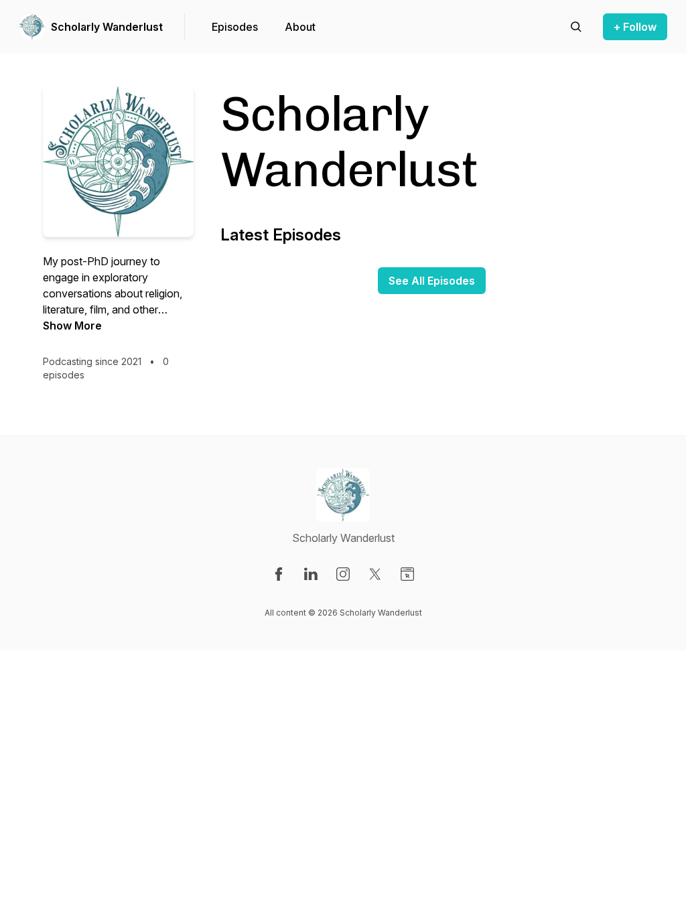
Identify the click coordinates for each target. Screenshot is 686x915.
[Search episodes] (576, 27)
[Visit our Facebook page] (278, 574)
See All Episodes (432, 280)
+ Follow (635, 26)
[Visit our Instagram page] (343, 574)
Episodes (235, 26)
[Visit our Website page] (407, 574)
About (300, 26)
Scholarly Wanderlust (107, 26)
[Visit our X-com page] (375, 574)
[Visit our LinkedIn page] (311, 574)
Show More (72, 325)
